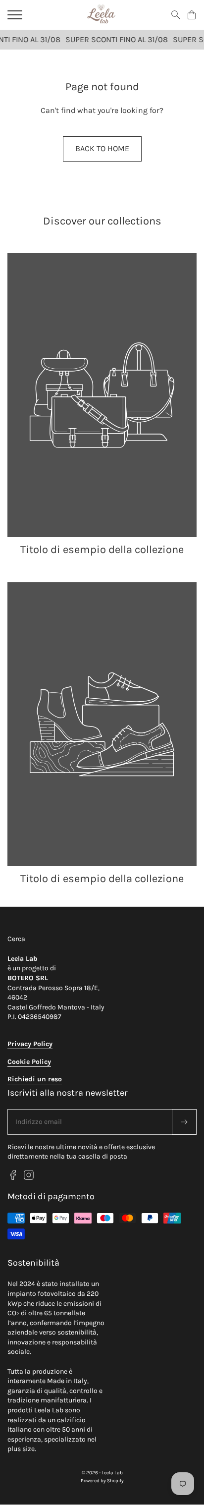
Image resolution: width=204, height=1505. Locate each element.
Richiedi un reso (34, 1079)
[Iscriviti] (184, 1122)
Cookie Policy (29, 1062)
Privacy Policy (29, 1044)
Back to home (102, 148)
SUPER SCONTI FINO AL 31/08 (113, 39)
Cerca (16, 939)
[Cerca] (176, 15)
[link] (102, 405)
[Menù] (14, 14)
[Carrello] (192, 15)
